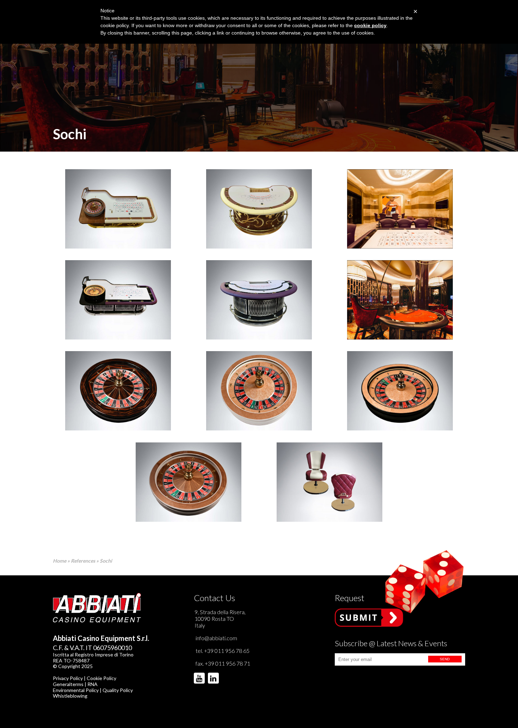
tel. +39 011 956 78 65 (222, 650)
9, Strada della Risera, (220, 611)
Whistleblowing (70, 696)
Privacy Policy (68, 678)
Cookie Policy (101, 678)
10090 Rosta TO (214, 618)
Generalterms (68, 684)
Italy (200, 625)
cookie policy (370, 25)
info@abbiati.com (216, 638)
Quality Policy (118, 690)
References (83, 561)
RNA (92, 684)
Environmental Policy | (78, 690)
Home (59, 561)
